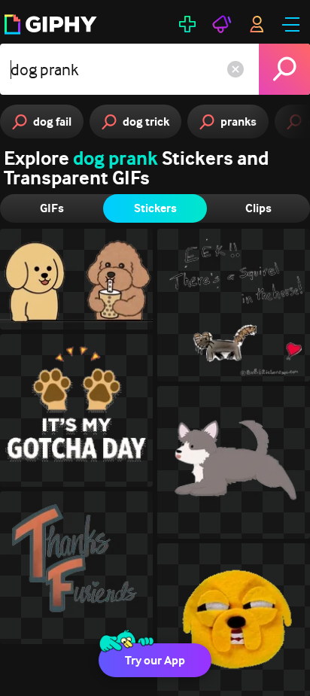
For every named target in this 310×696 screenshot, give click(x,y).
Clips (258, 208)
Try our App (155, 660)
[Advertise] (222, 24)
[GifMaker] (187, 24)
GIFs (52, 208)
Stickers (155, 208)
